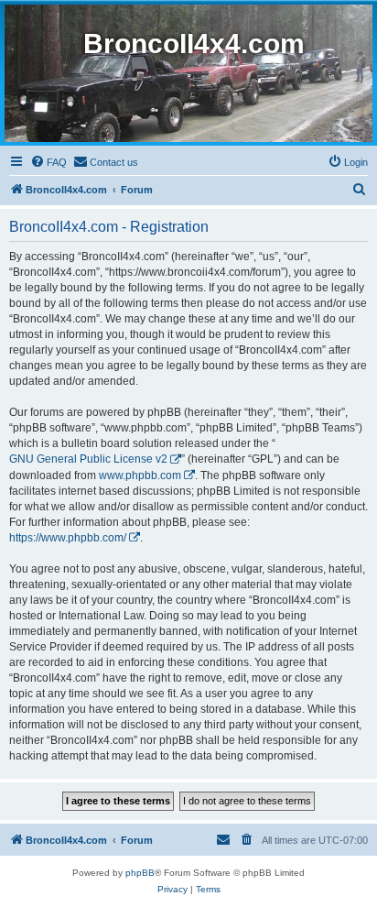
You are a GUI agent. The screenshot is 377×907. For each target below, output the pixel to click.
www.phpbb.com (140, 475)
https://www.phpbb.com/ (67, 537)
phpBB (140, 873)
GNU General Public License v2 (88, 459)
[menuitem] (48, 162)
